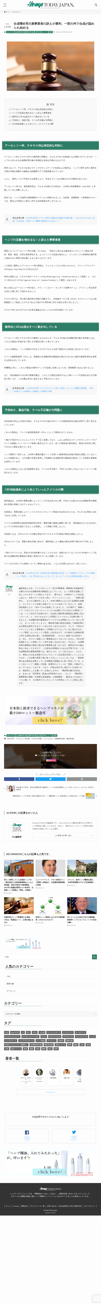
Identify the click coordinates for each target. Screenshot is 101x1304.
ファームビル (48, 739)
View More (50, 1092)
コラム (43, 1036)
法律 (36, 32)
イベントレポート (53, 1032)
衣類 (37, 1049)
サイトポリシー (89, 1206)
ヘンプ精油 (41, 1041)
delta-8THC (10, 739)
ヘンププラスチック (26, 1041)
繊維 (31, 1049)
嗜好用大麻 (30, 32)
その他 (42, 1032)
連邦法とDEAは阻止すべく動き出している (30, 116)
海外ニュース (44, 32)
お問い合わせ (52, 1206)
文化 (82, 1045)
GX (23, 1032)
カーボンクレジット (12, 1036)
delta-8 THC (10, 32)
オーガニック (80, 1032)
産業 (51, 32)
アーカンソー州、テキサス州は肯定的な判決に (32, 109)
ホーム (8, 1206)
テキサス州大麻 (36, 739)
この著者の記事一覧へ (63, 835)
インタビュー (68, 1032)
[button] (96, 5)
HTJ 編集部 (17, 837)
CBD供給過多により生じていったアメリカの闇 (32, 124)
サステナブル (68, 1036)
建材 (69, 1045)
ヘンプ (92, 1036)
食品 (50, 1049)
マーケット (11, 991)
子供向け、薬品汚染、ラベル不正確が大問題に (32, 120)
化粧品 (61, 1041)
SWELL (54, 1212)
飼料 (56, 1049)
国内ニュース (60, 1045)
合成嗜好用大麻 (20, 32)
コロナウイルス (54, 1036)
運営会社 (24, 1206)
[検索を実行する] (94, 956)
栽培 (88, 1045)
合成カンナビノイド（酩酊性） (16, 1045)
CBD (8, 976)
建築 (75, 1045)
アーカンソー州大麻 (23, 739)
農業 (43, 1049)
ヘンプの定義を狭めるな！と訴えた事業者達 (31, 113)
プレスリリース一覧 (37, 1206)
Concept (16, 1206)
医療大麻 (10, 984)
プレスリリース (81, 1036)
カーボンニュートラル (30, 1036)
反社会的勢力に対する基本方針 (70, 1206)
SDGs (35, 1032)
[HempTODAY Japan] (50, 5)
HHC (28, 1032)
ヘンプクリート (10, 1041)
